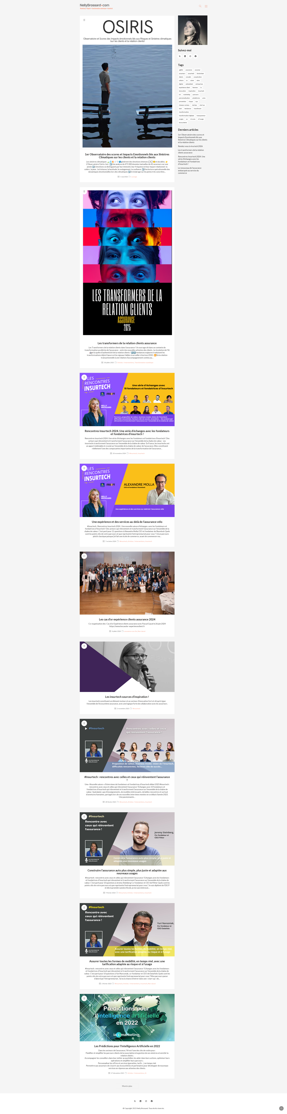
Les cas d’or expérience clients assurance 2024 (127, 619)
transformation (184, 112)
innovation (182, 91)
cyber (192, 80)
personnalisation (184, 98)
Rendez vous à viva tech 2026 (190, 146)
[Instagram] (190, 56)
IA (145, 1073)
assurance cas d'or (130, 631)
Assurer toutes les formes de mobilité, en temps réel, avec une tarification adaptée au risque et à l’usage (127, 963)
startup (194, 105)
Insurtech (141, 453)
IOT (180, 94)
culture (181, 80)
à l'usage (201, 119)
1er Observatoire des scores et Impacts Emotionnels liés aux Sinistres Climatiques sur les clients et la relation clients (127, 156)
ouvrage (134, 177)
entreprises (199, 84)
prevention (182, 101)
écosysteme (183, 122)
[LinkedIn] (185, 56)
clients (181, 77)
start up (202, 105)
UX (187, 119)
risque (191, 101)
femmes (195, 87)
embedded (189, 84)
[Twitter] (179, 56)
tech (180, 108)
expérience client (184, 87)
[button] (206, 6)
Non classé (141, 631)
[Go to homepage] (96, 6)
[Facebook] (195, 56)
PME (203, 98)
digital (181, 84)
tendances (187, 108)
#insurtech (133, 453)
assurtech (191, 73)
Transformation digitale (186, 115)
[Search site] (200, 6)
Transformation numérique (144, 362)
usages (181, 119)
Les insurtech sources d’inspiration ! (127, 696)
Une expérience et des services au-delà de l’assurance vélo (127, 521)
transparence (201, 115)
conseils (188, 77)
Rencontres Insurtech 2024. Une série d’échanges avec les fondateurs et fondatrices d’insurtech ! (127, 432)
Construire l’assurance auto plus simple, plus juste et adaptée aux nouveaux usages (127, 872)
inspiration (192, 91)
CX (187, 80)
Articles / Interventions (125, 362)
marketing (186, 94)
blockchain (200, 73)
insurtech (201, 91)
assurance (189, 70)
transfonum (197, 108)
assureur (197, 70)
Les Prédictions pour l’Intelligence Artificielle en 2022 (127, 1046)
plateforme (196, 98)
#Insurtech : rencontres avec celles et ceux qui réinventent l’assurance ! (127, 778)
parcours (196, 94)
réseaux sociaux (184, 105)
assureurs (182, 73)
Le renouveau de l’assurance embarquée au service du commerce (189, 170)
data (198, 80)
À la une (192, 119)
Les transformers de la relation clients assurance (127, 343)
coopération (198, 77)
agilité (181, 70)
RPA (197, 101)
